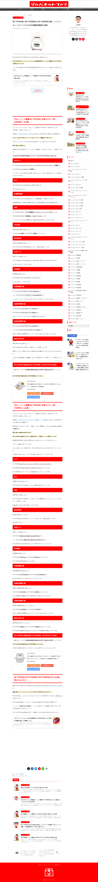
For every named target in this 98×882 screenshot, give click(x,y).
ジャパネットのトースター (76, 228)
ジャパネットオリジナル (19, 775)
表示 (40, 90)
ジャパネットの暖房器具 (75, 275)
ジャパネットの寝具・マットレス (77, 264)
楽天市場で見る (47, 393)
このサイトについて (42, 864)
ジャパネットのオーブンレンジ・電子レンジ (78, 180)
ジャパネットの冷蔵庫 (75, 258)
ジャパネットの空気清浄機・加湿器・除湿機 (78, 291)
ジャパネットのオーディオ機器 (77, 177)
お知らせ (72, 160)
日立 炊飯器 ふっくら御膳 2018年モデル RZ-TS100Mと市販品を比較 (39, 837)
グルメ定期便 (66, 9)
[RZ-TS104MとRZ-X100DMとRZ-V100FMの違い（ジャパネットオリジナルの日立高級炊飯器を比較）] (35, 768)
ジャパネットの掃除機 (75, 272)
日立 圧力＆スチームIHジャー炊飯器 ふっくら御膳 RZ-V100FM (36, 420)
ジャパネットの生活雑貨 (75, 287)
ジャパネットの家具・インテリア (77, 261)
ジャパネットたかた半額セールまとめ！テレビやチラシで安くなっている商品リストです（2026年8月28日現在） (82, 343)
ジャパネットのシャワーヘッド (77, 217)
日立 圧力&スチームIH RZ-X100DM (28, 134)
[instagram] (79, 39)
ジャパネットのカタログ (75, 184)
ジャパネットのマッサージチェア (77, 244)
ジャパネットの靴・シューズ (76, 318)
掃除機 (31, 9)
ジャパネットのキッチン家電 (76, 200)
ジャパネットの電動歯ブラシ (76, 312)
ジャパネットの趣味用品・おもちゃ (78, 307)
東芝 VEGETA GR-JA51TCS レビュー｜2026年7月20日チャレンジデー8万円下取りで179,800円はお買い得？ (82, 98)
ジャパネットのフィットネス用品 (77, 241)
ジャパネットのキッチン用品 (76, 202)
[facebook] (32, 768)
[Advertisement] (37, 105)
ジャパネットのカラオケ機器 (76, 187)
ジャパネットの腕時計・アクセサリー (78, 298)
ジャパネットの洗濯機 (75, 278)
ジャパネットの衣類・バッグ (76, 301)
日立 (26, 775)
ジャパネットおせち (74, 163)
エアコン (20, 9)
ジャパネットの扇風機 (75, 269)
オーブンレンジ (55, 9)
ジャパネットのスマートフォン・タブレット (78, 221)
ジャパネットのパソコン (75, 234)
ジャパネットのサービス (75, 211)
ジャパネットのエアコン (75, 174)
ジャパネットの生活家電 (75, 284)
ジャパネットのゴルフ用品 (76, 208)
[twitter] (28, 768)
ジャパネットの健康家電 (75, 255)
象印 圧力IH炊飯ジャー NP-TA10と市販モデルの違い (34, 787)
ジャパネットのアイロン (75, 166)
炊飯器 (43, 9)
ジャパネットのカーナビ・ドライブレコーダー (78, 191)
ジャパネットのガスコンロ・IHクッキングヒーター (78, 196)
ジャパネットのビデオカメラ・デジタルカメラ (78, 237)
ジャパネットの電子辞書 (75, 315)
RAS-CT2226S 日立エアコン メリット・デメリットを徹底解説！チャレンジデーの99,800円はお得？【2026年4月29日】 (82, 124)
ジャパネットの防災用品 (75, 309)
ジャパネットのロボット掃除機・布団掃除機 (78, 251)
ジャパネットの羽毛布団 (75, 295)
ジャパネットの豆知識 (75, 304)
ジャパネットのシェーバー (76, 214)
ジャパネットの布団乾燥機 (76, 267)
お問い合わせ (57, 864)
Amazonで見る (33, 393)
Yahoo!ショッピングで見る (33, 397)
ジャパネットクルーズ (77, 9)
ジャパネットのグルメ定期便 (76, 205)
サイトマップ (50, 864)
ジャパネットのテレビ (75, 225)
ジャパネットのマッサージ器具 (77, 247)
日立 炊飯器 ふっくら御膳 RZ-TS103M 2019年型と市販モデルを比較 (39, 814)
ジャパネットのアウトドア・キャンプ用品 (78, 170)
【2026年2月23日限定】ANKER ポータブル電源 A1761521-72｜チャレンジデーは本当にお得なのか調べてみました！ (82, 149)
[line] (42, 768)
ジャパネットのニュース (75, 231)
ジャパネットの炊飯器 (18, 773)
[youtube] (83, 39)
